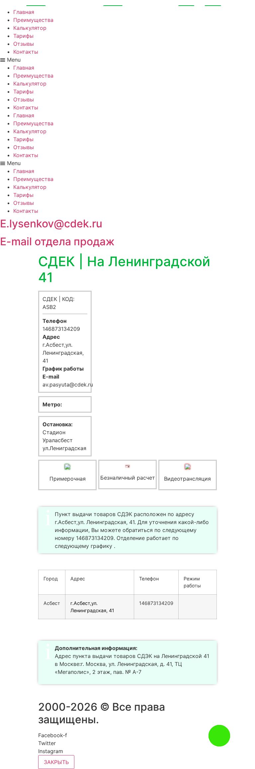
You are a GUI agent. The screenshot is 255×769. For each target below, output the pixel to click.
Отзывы (23, 43)
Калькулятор (29, 28)
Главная (23, 12)
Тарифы (23, 35)
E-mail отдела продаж (57, 241)
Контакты (25, 51)
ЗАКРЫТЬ (56, 762)
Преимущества (33, 20)
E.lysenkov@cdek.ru (51, 223)
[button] (127, 60)
